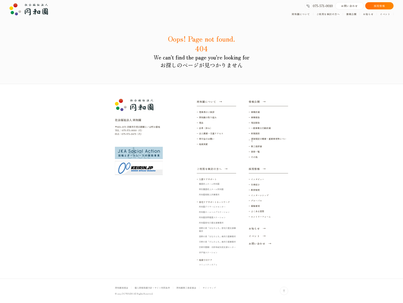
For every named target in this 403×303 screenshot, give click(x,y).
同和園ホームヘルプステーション (214, 211)
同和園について (301, 14)
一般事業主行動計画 (261, 128)
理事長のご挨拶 (206, 112)
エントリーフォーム (261, 217)
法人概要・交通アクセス (211, 133)
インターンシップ (260, 195)
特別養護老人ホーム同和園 (211, 189)
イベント (385, 14)
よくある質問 (257, 211)
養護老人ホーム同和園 (209, 183)
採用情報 (379, 6)
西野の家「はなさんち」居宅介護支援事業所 (217, 229)
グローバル (256, 200)
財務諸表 (255, 133)
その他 (254, 157)
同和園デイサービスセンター (212, 206)
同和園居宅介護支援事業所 (211, 222)
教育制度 (255, 190)
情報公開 (351, 14)
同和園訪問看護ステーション (212, 217)
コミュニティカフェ (208, 264)
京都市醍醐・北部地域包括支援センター (217, 247)
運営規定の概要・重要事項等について (268, 140)
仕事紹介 (255, 184)
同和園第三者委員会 (186, 288)
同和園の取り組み (208, 117)
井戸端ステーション (208, 252)
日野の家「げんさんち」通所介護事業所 (217, 241)
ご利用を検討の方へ (328, 14)
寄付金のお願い (206, 139)
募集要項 (255, 206)
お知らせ (368, 14)
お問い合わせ (349, 6)
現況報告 (255, 123)
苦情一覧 (255, 152)
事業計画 (255, 112)
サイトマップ (209, 288)
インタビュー (257, 179)
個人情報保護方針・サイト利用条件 (152, 288)
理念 (201, 123)
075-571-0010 (323, 5)
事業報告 (255, 117)
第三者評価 (256, 146)
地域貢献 (203, 144)
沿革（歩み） (205, 128)
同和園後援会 (121, 288)
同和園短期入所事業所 (209, 194)
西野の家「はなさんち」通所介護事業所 (217, 236)
